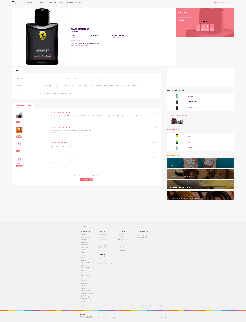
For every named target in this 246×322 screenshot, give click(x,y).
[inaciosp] (174, 121)
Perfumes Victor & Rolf (84, 300)
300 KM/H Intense (191, 107)
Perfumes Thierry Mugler (85, 298)
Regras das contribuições (123, 239)
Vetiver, (80, 45)
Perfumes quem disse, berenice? (86, 293)
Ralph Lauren (191, 142)
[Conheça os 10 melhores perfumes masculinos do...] (200, 195)
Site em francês (121, 247)
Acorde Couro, (88, 43)
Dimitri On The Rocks (192, 101)
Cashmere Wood (95, 43)
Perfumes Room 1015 (84, 295)
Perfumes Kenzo (83, 272)
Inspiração (61, 2)
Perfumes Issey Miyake (84, 267)
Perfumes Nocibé (83, 283)
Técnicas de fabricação (103, 250)
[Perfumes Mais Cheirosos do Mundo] (200, 174)
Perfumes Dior (83, 259)
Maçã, (82, 42)
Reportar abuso (54, 117)
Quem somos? (102, 256)
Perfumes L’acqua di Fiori (85, 275)
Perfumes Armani (83, 236)
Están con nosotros (103, 261)
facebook (139, 237)
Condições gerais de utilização (124, 236)
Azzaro (189, 136)
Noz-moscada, (81, 43)
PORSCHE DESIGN (191, 96)
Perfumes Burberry (84, 245)
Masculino (95, 35)
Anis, (79, 42)
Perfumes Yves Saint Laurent (86, 301)
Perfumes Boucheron (84, 242)
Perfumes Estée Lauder (84, 262)
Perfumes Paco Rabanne (85, 286)
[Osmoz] (16, 2)
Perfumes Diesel (83, 257)
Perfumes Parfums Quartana (85, 288)
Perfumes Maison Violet (84, 278)
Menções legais (121, 234)
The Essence (190, 95)
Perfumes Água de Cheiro (85, 234)
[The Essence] (177, 96)
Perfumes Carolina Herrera (85, 250)
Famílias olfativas (102, 248)
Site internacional (121, 245)
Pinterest (146, 237)
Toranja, (85, 42)
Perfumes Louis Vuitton (84, 273)
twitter (142, 237)
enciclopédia (70, 2)
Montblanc (190, 149)
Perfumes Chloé (83, 254)
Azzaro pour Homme (192, 134)
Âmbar (86, 45)
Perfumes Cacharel (84, 247)
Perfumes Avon (83, 239)
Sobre (18, 70)
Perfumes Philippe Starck (85, 290)
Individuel (189, 147)
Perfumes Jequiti (83, 270)
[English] (84, 314)
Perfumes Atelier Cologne (85, 237)
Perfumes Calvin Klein (84, 249)
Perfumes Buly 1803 (84, 244)
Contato (100, 258)
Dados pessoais (121, 237)
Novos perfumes (102, 237)
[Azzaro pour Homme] (177, 136)
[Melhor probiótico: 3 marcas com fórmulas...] (200, 163)
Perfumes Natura (83, 280)
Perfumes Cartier (83, 252)
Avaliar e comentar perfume (184, 17)
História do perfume (103, 245)
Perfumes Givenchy (84, 265)
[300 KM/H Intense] (177, 108)
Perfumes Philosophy (84, 291)
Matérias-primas (102, 247)
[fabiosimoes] (180, 121)
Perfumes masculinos (39, 2)
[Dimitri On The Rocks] (177, 102)
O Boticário (190, 103)
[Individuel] (177, 148)
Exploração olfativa (51, 2)
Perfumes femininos (27, 2)
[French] (81, 314)
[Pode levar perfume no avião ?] (200, 184)
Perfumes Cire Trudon (84, 255)
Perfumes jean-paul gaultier (85, 268)
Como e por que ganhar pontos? (105, 263)
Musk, (83, 45)
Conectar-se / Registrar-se (220, 2)
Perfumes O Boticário (84, 285)
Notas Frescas (90, 42)
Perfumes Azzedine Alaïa (85, 240)
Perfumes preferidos (103, 239)
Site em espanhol (121, 250)
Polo (188, 141)
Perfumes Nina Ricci (84, 282)
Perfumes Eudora (83, 263)
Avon (189, 109)
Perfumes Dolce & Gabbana (85, 260)
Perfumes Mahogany (84, 277)
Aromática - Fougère (118, 35)
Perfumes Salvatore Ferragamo (86, 296)
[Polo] (177, 142)
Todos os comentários (23, 105)
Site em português (121, 248)
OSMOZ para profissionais (104, 260)
